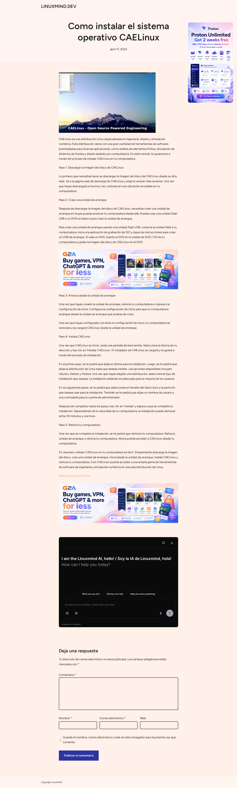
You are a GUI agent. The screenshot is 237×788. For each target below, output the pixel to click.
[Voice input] (160, 613)
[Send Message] (169, 613)
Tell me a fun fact (115, 594)
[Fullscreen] (163, 542)
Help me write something (142, 594)
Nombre (65, 718)
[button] (67, 613)
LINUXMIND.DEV (58, 6)
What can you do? (91, 594)
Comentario (67, 675)
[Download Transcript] (171, 542)
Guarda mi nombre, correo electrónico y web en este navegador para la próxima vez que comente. (119, 740)
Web (143, 718)
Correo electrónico (112, 718)
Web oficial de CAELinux (74, 476)
